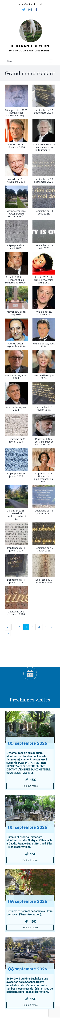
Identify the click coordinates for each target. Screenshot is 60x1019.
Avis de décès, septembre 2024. (16, 345)
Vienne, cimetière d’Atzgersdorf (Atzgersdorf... (16, 213)
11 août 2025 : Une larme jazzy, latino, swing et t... (43, 279)
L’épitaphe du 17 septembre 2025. (43, 111)
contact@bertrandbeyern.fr (30, 4)
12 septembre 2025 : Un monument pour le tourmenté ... (44, 147)
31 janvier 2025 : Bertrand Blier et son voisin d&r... (44, 441)
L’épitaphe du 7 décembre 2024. (44, 581)
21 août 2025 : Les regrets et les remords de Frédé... (16, 279)
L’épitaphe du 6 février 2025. (43, 408)
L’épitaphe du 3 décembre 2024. (16, 613)
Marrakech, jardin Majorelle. (16, 313)
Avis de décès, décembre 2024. (16, 146)
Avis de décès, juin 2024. (44, 377)
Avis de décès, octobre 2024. (44, 313)
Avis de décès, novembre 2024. (16, 180)
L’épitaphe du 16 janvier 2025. (16, 549)
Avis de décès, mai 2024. (16, 408)
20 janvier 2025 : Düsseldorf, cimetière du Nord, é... (16, 514)
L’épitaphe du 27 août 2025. (16, 247)
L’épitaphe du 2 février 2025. (16, 440)
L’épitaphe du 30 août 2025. (44, 212)
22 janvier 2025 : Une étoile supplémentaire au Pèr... (44, 477)
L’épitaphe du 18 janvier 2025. (44, 512)
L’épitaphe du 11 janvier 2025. (16, 581)
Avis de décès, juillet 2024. (16, 377)
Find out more (30, 785)
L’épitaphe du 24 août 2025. (44, 247)
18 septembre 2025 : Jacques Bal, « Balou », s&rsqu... (16, 112)
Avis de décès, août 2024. (44, 345)
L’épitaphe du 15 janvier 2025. (44, 549)
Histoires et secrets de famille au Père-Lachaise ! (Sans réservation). (29, 912)
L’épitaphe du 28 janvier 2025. (16, 475)
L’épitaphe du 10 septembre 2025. (43, 180)
